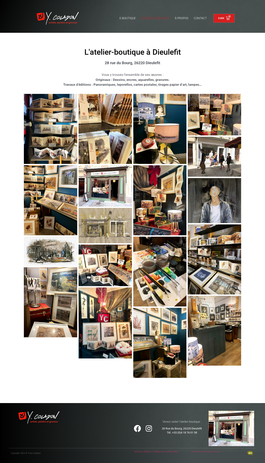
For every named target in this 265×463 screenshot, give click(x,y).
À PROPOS (181, 18)
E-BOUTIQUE (128, 18)
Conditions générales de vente (205, 451)
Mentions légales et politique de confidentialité (156, 451)
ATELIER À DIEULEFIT (155, 18)
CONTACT (200, 18)
